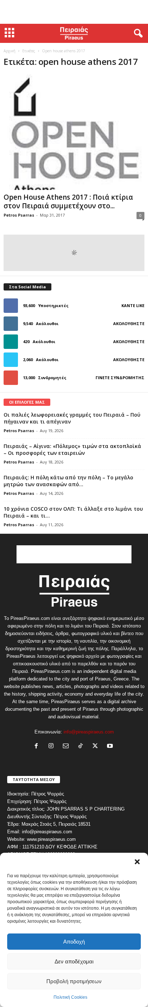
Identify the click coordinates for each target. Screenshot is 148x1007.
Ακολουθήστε (128, 323)
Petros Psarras (19, 215)
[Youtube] (110, 746)
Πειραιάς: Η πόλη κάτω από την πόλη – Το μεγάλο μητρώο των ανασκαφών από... (68, 481)
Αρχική (9, 50)
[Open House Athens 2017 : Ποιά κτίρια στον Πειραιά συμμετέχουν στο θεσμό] (74, 132)
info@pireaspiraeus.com (89, 732)
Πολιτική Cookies (70, 997)
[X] (96, 746)
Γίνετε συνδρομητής (120, 377)
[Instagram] (52, 746)
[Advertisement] (74, 12)
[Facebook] (38, 746)
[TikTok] (82, 746)
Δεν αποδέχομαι (74, 961)
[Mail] (67, 746)
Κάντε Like (132, 305)
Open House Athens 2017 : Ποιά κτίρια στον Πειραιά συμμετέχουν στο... (68, 201)
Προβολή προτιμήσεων (74, 981)
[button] (137, 861)
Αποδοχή (74, 942)
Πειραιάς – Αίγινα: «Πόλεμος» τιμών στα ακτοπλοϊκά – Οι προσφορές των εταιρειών (72, 449)
